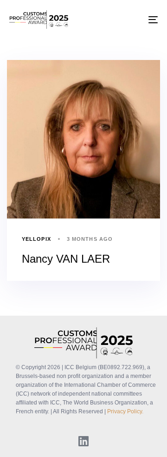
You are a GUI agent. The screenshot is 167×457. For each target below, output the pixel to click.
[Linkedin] (83, 440)
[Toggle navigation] (133, 19)
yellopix (36, 239)
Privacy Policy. (125, 411)
